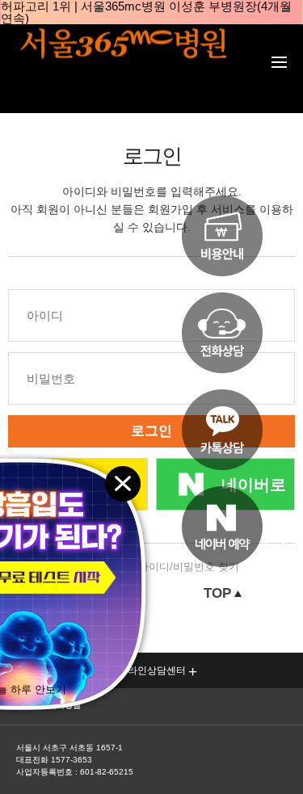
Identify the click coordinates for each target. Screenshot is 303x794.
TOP (217, 594)
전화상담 (222, 332)
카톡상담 (222, 429)
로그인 (151, 431)
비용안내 (222, 235)
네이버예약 (222, 526)
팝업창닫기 (122, 482)
